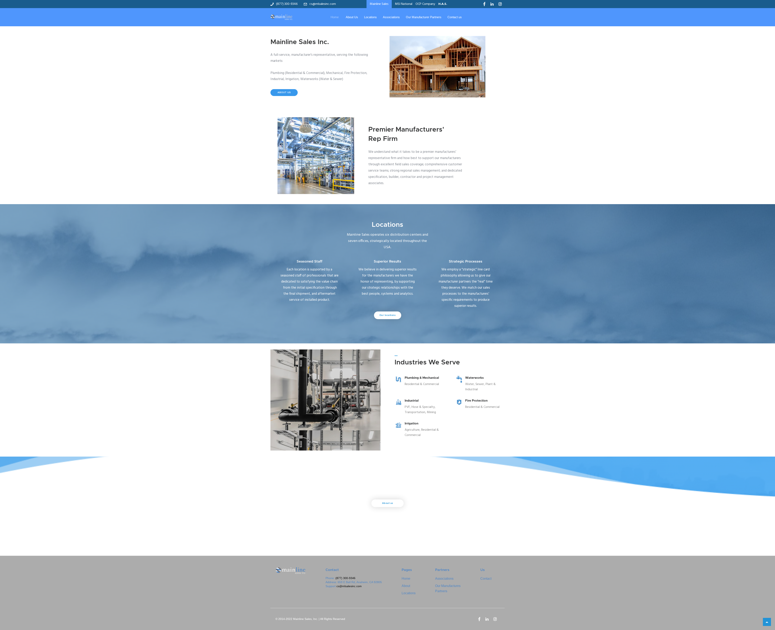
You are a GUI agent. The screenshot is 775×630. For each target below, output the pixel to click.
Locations (370, 17)
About (406, 586)
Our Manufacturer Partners (423, 17)
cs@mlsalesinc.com (349, 586)
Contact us (454, 17)
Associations (391, 17)
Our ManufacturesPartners (448, 588)
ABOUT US (284, 92)
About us (387, 503)
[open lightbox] (443, 66)
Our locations (387, 315)
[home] (281, 17)
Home (335, 17)
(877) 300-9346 (345, 578)
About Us (352, 17)
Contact (485, 578)
